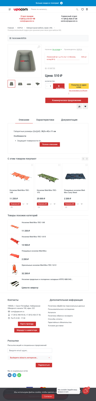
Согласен (48, 396)
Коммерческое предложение (66, 100)
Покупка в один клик (78, 86)
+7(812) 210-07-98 (27, 19)
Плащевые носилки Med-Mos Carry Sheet (74, 191)
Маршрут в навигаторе (27, 330)
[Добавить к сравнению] (11, 207)
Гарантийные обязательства (60, 322)
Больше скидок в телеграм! (48, 3)
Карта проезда (26, 324)
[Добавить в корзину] (23, 204)
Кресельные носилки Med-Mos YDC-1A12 (39, 265)
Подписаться (44, 365)
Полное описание (49, 144)
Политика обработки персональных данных (66, 306)
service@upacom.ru (69, 21)
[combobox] (30, 358)
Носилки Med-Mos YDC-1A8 (33, 222)
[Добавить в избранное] (27, 204)
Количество (50, 81)
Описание (24, 119)
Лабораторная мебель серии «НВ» (39, 28)
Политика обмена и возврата (60, 316)
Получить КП (15, 204)
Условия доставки (55, 326)
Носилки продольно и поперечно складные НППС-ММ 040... (47, 279)
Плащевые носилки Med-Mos (34, 251)
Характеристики (45, 119)
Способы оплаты (55, 319)
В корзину (60, 87)
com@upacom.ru (27, 21)
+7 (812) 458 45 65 (18, 315)
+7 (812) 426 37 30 (69, 19)
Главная (11, 28)
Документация (69, 119)
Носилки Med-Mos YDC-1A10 (34, 237)
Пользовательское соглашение (61, 309)
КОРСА (20, 28)
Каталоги (52, 312)
